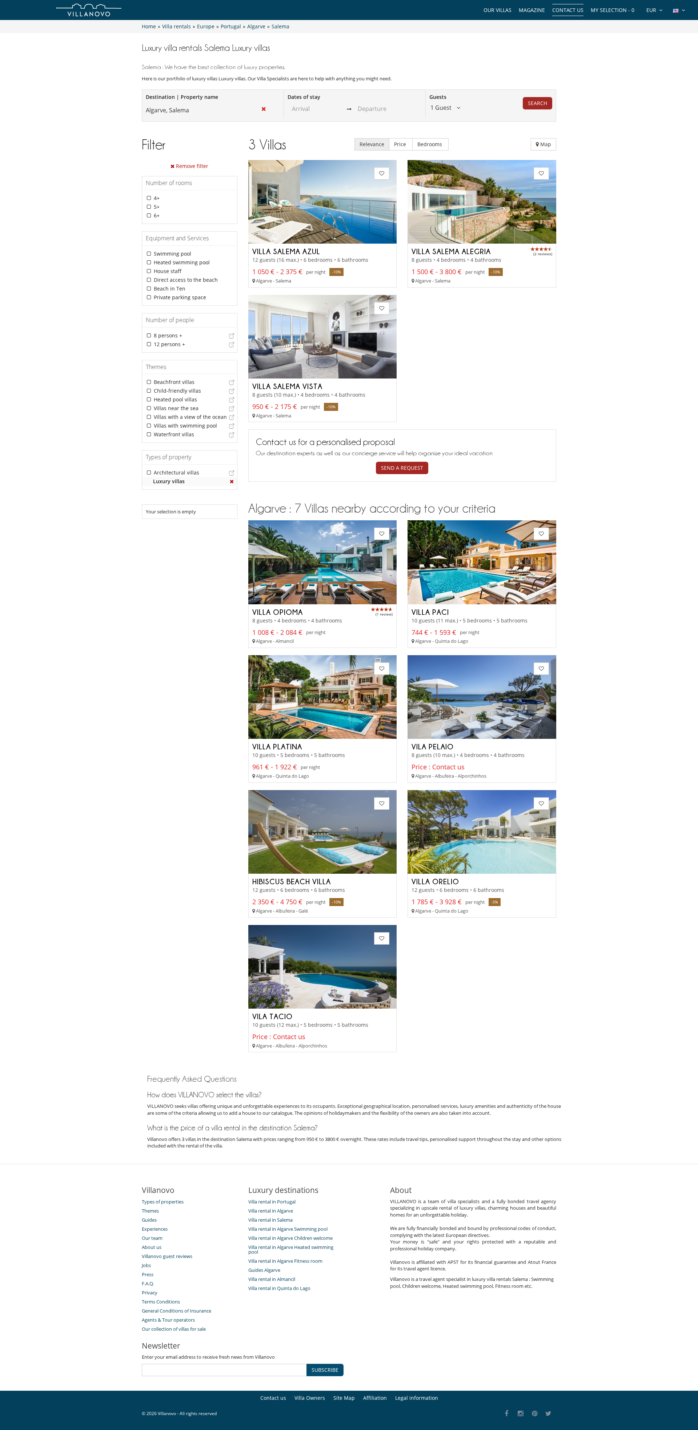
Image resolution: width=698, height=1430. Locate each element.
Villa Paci (430, 612)
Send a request (402, 467)
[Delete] (232, 481)
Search (537, 103)
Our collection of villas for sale (174, 1329)
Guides (149, 1220)
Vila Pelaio (433, 746)
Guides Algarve (264, 1270)
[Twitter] (549, 1413)
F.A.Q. (148, 1283)
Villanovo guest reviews (167, 1256)
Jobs (146, 1265)
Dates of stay (304, 96)
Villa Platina (277, 746)
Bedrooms (430, 144)
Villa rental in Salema (270, 1220)
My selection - (612, 10)
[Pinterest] (534, 1413)
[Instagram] (521, 1413)
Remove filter (191, 166)
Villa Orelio (435, 881)
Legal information (416, 1397)
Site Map (344, 1397)
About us (151, 1247)
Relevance (372, 144)
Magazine (532, 10)
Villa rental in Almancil (271, 1279)
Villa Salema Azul (286, 251)
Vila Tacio (272, 1016)
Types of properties (163, 1201)
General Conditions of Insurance (176, 1310)
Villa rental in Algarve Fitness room (285, 1261)
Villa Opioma (277, 612)
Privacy (149, 1292)
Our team (152, 1238)
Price (401, 144)
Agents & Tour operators (168, 1320)
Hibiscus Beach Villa (291, 881)
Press (147, 1274)
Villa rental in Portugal (272, 1201)
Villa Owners (309, 1397)
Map (545, 144)
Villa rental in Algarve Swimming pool (288, 1229)
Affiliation (375, 1397)
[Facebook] (506, 1413)
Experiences (155, 1229)
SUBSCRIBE (325, 1369)
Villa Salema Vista (287, 386)
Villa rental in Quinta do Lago (279, 1288)
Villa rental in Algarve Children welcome (290, 1238)
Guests (437, 96)
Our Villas (498, 10)
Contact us (567, 10)
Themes (150, 1210)
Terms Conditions (161, 1301)
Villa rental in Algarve (270, 1210)
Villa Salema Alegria (451, 251)
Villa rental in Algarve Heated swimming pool (290, 1249)
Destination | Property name (182, 96)
